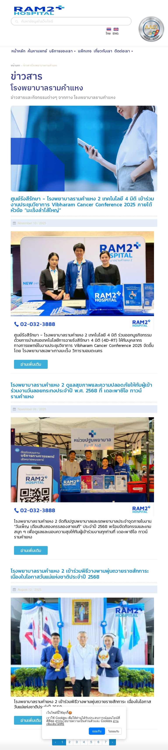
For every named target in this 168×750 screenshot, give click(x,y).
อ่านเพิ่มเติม (31, 364)
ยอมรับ (97, 731)
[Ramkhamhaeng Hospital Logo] (38, 10)
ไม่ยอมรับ (113, 731)
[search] (16, 21)
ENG (116, 33)
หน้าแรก (15, 65)
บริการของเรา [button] (61, 51)
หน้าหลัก (18, 51)
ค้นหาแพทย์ (38, 51)
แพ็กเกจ (85, 51)
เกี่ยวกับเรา (103, 51)
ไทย (108, 33)
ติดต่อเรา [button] (122, 51)
